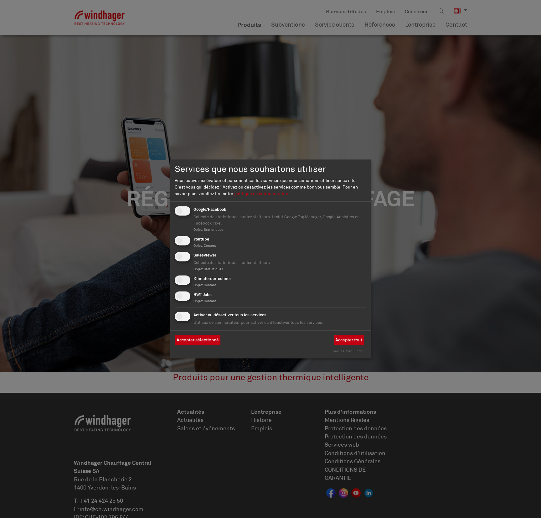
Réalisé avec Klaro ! (348, 351)
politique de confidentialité (261, 194)
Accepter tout (348, 340)
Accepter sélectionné (198, 340)
